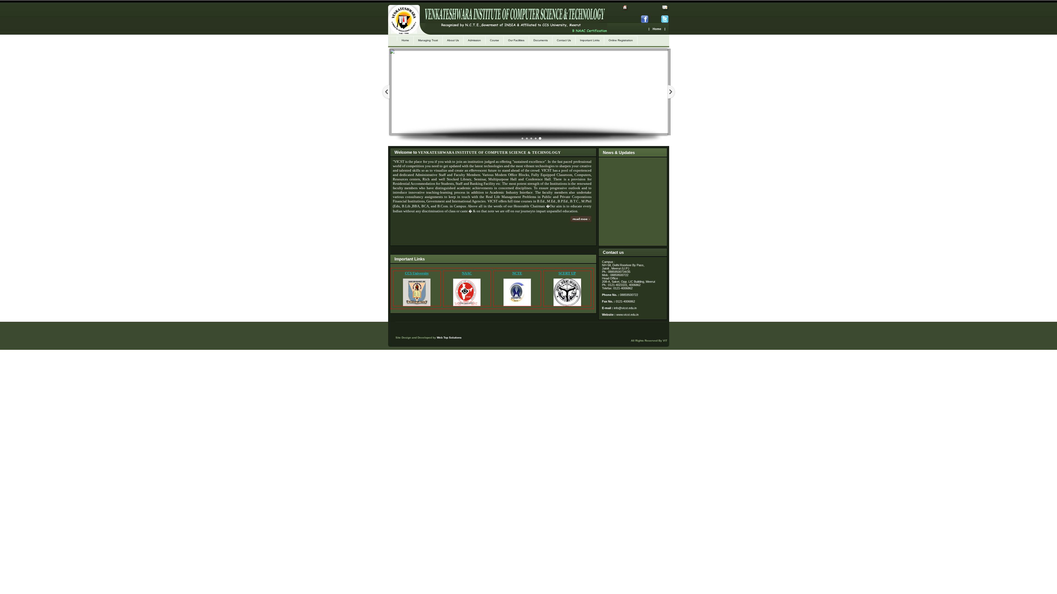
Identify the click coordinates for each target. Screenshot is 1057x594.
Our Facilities (516, 40)
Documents (540, 40)
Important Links (590, 40)
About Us (453, 40)
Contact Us (564, 40)
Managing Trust (428, 40)
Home (405, 40)
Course (494, 40)
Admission (474, 40)
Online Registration (621, 40)
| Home (655, 29)
